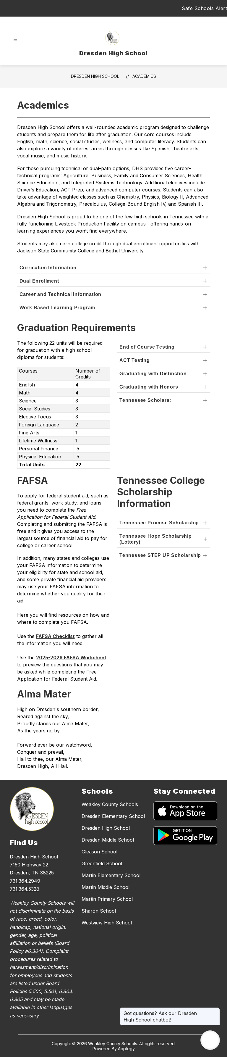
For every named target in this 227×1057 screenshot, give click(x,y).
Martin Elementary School (111, 875)
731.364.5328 (24, 889)
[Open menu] (15, 41)
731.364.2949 (25, 881)
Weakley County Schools (110, 804)
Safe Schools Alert (204, 8)
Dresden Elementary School (113, 816)
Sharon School (99, 911)
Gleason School (99, 852)
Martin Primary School (107, 899)
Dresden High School (95, 76)
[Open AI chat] (210, 1040)
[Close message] (215, 1010)
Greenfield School (102, 863)
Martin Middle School (105, 887)
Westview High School (107, 923)
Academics (144, 76)
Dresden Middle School (108, 840)
